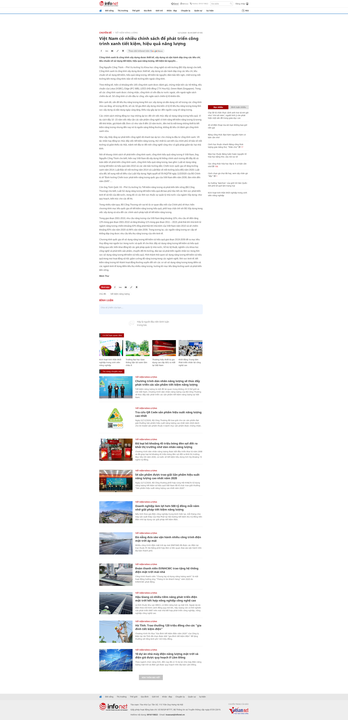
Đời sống (109, 10)
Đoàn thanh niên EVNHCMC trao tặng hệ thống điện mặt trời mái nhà (166, 570)
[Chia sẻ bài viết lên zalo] (107, 51)
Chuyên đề (105, 32)
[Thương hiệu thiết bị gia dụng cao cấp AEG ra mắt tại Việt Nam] (164, 348)
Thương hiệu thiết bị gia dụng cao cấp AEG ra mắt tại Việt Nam (163, 362)
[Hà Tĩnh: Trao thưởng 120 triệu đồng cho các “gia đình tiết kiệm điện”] (116, 632)
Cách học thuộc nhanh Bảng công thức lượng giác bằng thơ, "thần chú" (225, 145)
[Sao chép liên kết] (118, 51)
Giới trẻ (159, 10)
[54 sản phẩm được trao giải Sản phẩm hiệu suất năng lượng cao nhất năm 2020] (116, 481)
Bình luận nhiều (238, 107)
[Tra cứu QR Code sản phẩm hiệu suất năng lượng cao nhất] (116, 418)
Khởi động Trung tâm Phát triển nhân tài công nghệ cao (190, 362)
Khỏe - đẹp (172, 10)
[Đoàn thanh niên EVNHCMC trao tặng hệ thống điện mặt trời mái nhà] (116, 574)
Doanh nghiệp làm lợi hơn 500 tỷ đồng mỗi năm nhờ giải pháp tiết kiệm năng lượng (167, 507)
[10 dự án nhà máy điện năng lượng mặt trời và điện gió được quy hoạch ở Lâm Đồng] (116, 660)
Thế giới (136, 10)
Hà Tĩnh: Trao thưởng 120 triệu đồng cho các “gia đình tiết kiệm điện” (168, 627)
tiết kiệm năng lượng (120, 294)
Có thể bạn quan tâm (112, 335)
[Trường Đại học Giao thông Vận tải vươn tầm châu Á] (138, 348)
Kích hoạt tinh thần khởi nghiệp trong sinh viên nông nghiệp (110, 362)
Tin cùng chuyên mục (112, 371)
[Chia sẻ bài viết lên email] (112, 51)
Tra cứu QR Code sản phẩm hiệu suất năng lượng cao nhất (168, 414)
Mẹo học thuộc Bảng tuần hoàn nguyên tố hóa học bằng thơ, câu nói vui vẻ (227, 155)
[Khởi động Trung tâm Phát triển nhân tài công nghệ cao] (190, 348)
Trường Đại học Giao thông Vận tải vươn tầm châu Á (136, 362)
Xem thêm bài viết (151, 677)
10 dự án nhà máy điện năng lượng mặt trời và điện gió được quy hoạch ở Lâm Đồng (166, 655)
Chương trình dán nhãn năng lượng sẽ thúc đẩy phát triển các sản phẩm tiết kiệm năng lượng (167, 382)
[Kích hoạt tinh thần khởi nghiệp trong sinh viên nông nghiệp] (111, 348)
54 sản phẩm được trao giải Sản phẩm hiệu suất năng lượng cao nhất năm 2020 (167, 476)
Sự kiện (210, 10)
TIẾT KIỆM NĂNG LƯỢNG (126, 32)
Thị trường (123, 10)
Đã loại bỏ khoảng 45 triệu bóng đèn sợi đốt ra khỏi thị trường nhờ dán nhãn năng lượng (166, 445)
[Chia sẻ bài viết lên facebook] (101, 51)
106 (216, 166)
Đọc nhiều (218, 107)
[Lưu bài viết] (123, 51)
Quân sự (198, 10)
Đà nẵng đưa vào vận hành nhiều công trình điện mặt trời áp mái (168, 539)
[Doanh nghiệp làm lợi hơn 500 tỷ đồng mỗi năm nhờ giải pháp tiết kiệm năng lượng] (116, 512)
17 (241, 147)
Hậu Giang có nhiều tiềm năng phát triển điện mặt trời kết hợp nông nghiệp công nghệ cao (166, 598)
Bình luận (105, 287)
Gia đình (148, 10)
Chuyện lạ (185, 10)
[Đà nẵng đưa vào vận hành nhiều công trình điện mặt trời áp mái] (116, 543)
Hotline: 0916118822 (200, 3)
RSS (247, 10)
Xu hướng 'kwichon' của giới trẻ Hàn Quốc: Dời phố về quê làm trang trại (227, 184)
